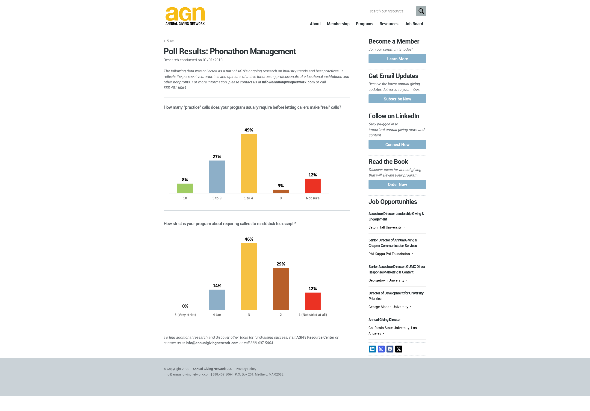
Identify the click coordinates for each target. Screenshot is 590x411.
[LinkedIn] (372, 349)
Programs (364, 24)
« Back (169, 40)
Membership (338, 24)
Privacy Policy (246, 369)
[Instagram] (381, 349)
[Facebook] (389, 349)
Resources (389, 24)
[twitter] (398, 349)
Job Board (414, 24)
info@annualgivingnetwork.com (288, 82)
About (315, 24)
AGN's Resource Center (315, 337)
